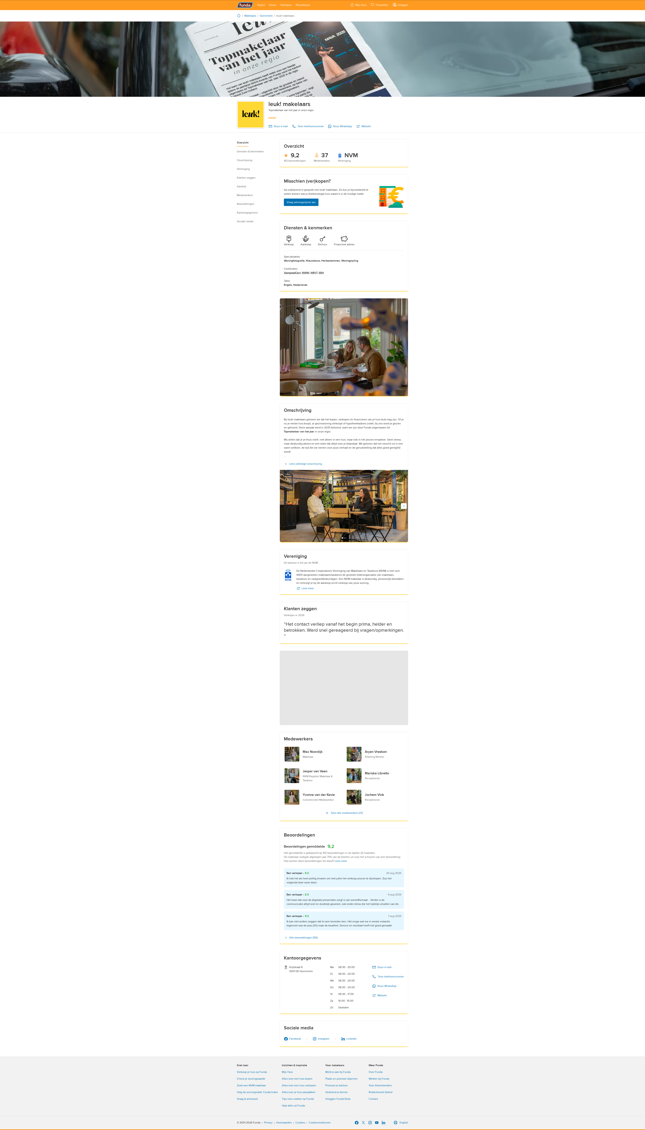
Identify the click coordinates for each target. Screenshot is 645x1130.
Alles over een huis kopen (297, 1078)
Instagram (323, 1038)
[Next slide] (404, 506)
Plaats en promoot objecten (341, 1078)
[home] (239, 15)
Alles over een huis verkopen (299, 1085)
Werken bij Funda (379, 1078)
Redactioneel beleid (380, 1092)
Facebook (295, 1038)
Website (366, 126)
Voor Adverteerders (380, 1085)
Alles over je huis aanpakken (298, 1092)
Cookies (300, 1122)
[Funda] (245, 5)
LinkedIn (352, 1038)
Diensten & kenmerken (250, 151)
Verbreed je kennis (336, 1092)
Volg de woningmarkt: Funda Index (257, 1092)
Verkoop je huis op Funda (252, 1072)
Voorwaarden (284, 1122)
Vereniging (243, 169)
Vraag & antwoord (247, 1099)
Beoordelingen (245, 204)
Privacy (268, 1122)
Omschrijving (244, 160)
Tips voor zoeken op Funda (298, 1099)
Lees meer (308, 588)
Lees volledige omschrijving (305, 464)
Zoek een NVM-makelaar (251, 1085)
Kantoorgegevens (247, 212)
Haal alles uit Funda (293, 1105)
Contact (373, 1099)
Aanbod (241, 186)
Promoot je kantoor (336, 1085)
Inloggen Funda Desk (337, 1099)
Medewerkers (245, 195)
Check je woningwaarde (251, 1078)
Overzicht (242, 142)
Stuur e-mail (281, 126)
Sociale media (245, 221)
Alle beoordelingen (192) (303, 937)
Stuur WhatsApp (342, 126)
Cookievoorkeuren (320, 1122)
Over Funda (375, 1072)
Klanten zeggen (246, 177)
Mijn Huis (287, 1072)
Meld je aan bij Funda (338, 1072)
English (404, 1122)
